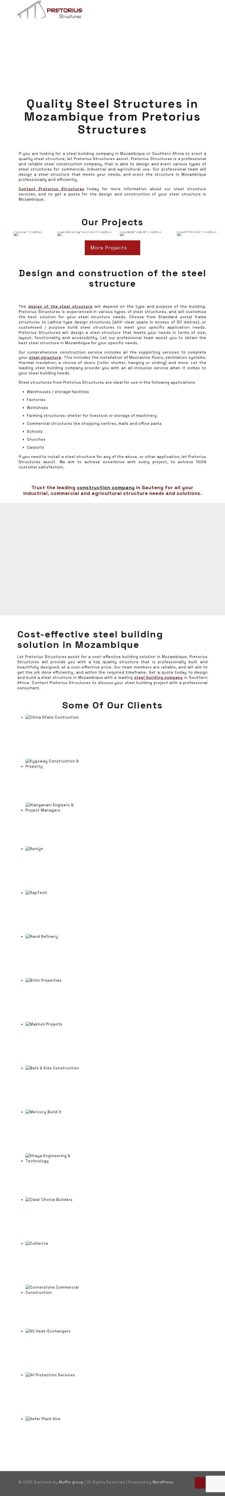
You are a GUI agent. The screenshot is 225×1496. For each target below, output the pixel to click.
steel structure (45, 357)
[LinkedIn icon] (187, 1481)
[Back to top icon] (200, 1483)
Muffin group (71, 1482)
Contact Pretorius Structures (51, 189)
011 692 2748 (85, 542)
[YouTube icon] (181, 1481)
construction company (106, 488)
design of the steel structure (60, 306)
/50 (99, 548)
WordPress (163, 1482)
